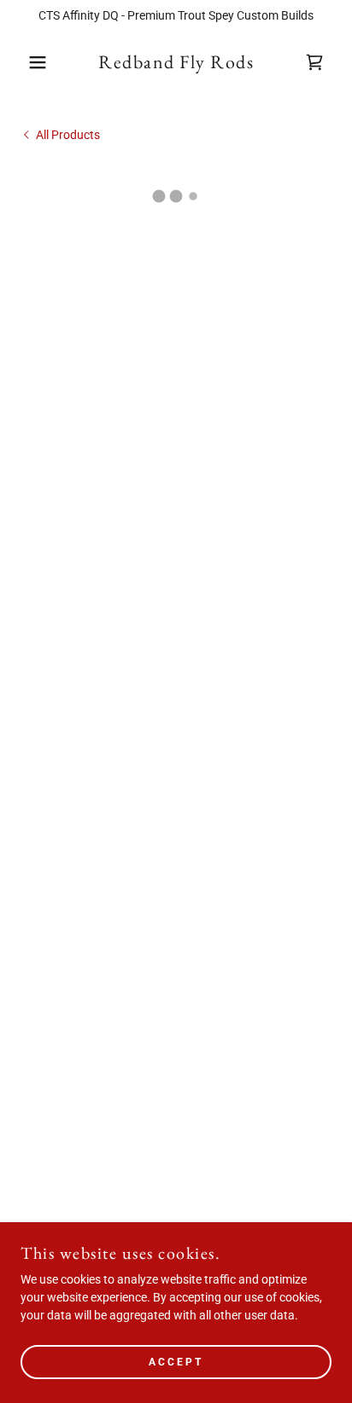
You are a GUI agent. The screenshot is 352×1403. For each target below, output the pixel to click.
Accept (176, 1362)
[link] (176, 62)
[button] (27, 62)
